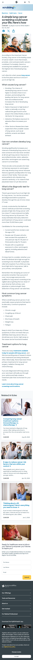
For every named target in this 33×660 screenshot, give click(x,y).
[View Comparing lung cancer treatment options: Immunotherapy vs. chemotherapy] (16, 407)
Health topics (13, 13)
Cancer (20, 13)
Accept (16, 656)
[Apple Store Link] (9, 626)
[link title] (16, 2)
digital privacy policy (9, 647)
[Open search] (29, 2)
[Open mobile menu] (3, 2)
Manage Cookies (16, 652)
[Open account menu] (25, 2)
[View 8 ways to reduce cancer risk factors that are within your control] (16, 450)
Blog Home (5, 13)
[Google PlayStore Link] (24, 626)
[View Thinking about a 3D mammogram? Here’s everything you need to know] (16, 491)
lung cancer (26, 75)
